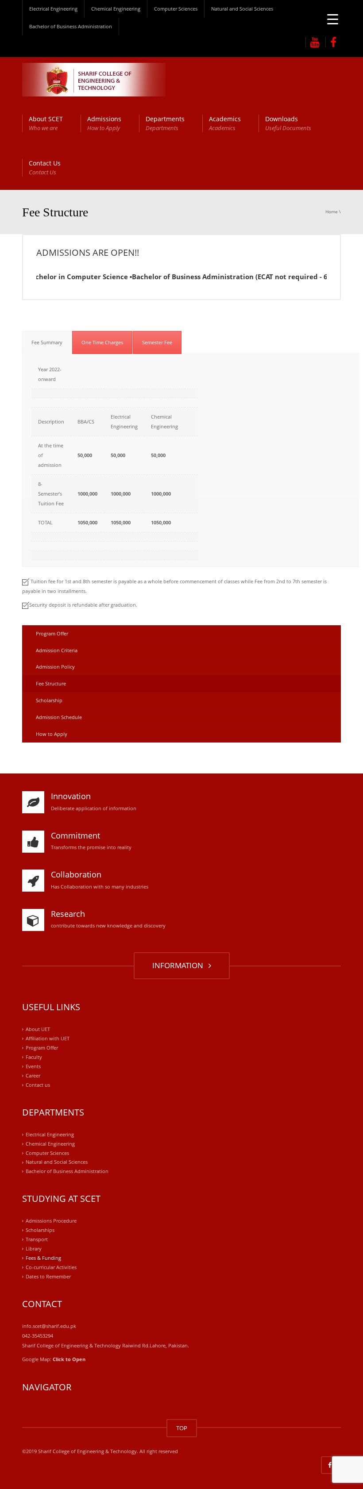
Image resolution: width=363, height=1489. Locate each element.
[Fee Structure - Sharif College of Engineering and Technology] (94, 79)
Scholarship (49, 700)
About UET (38, 1029)
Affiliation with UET (48, 1038)
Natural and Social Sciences (242, 8)
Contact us (38, 1084)
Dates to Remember (48, 1276)
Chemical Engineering (115, 8)
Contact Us (45, 167)
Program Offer (52, 633)
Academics (225, 123)
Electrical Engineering (53, 8)
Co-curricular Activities (51, 1267)
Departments (165, 123)
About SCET (46, 123)
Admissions (104, 123)
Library (34, 1248)
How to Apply (51, 734)
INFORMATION (179, 965)
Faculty (34, 1057)
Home (331, 211)
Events (33, 1066)
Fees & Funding (43, 1257)
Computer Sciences (175, 8)
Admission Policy (55, 666)
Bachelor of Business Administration (70, 26)
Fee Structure (51, 683)
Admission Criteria (56, 650)
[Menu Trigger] (333, 19)
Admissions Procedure (51, 1221)
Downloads (288, 123)
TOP (181, 1428)
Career (33, 1075)
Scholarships (40, 1230)
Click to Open (69, 1359)
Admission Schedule (59, 717)
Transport (37, 1239)
